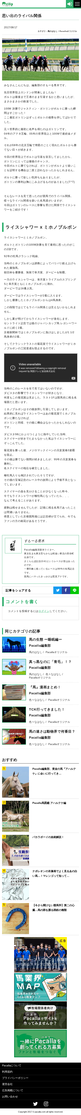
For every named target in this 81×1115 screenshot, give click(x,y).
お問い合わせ (10, 1096)
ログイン (44, 611)
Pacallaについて (11, 1065)
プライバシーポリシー (15, 1077)
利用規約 (7, 1071)
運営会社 (7, 1084)
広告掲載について (12, 1090)
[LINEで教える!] (74, 590)
